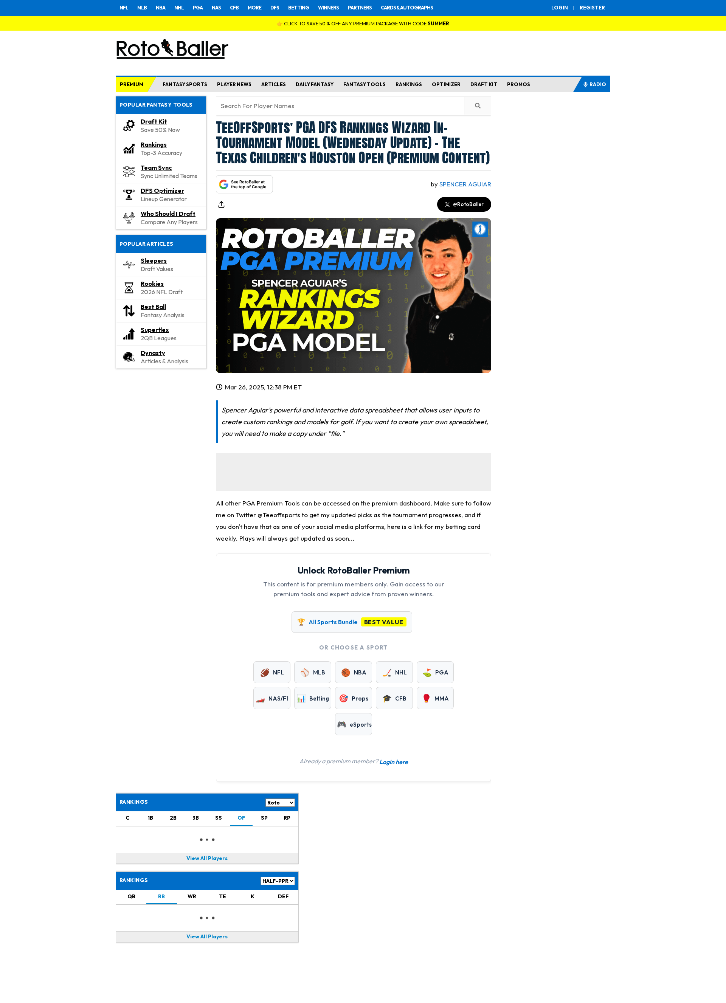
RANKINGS (409, 84)
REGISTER (592, 8)
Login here (393, 762)
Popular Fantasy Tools (156, 104)
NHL (179, 8)
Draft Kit (154, 121)
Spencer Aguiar (465, 184)
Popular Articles (146, 243)
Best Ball (153, 306)
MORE (254, 8)
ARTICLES (273, 84)
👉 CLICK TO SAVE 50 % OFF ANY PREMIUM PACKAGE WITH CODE (363, 23)
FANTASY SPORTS (185, 84)
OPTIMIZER (446, 84)
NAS (216, 8)
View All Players (207, 858)
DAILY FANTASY (315, 84)
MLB (142, 8)
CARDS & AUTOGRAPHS (407, 8)
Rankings (154, 144)
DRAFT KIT (483, 84)
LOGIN (559, 8)
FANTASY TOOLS (364, 84)
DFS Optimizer (162, 190)
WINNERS (328, 8)
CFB (234, 8)
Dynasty (153, 352)
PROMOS (518, 84)
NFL (123, 8)
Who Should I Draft (168, 213)
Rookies (152, 283)
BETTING (298, 8)
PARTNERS (360, 8)
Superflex (155, 329)
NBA (160, 8)
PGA (198, 8)
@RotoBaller (468, 204)
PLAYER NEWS (234, 84)
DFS (274, 8)
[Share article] (221, 204)
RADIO (597, 84)
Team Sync (156, 167)
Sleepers (154, 260)
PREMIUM (131, 84)
